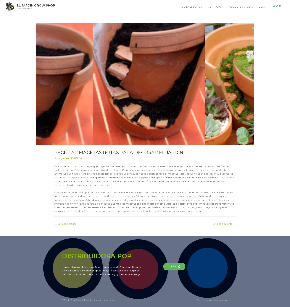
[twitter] (274, 6)
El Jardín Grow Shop (36, 5)
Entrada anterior (65, 223)
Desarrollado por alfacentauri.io (212, 300)
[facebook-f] (277, 6)
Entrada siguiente (224, 223)
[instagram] (280, 6)
